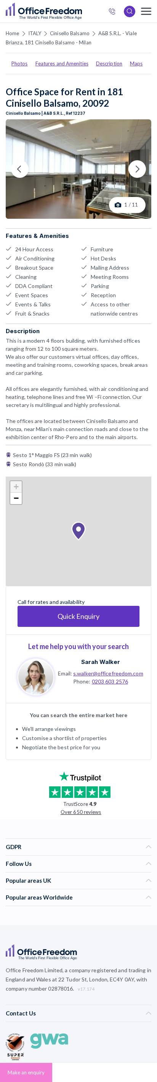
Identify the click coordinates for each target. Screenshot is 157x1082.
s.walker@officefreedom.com (108, 673)
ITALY (35, 33)
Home (12, 33)
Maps (136, 63)
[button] (78, 531)
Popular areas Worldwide (39, 897)
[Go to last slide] (20, 169)
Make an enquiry (26, 1072)
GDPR (13, 846)
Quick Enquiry (78, 616)
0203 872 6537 (114, 12)
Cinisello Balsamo (70, 33)
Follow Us (19, 863)
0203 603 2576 (110, 681)
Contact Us (21, 1013)
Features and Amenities (61, 63)
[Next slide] (137, 169)
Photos (19, 63)
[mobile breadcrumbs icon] (146, 11)
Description (109, 63)
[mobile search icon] (129, 11)
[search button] (81, 11)
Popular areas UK (28, 880)
